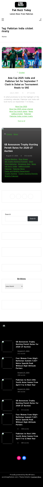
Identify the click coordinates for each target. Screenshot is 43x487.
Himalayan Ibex (24, 164)
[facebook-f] (17, 20)
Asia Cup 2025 (21, 107)
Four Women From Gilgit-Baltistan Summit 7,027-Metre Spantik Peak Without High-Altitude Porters (27, 363)
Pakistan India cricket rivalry (21, 116)
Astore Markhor (11, 159)
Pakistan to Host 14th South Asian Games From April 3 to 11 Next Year (27, 382)
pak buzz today (11, 166)
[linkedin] (23, 20)
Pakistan (27, 114)
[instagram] (20, 20)
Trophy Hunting (11, 174)
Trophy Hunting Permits (28, 174)
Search (8, 214)
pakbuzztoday (17, 114)
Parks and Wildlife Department (17, 171)
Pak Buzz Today (21, 10)
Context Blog (36, 477)
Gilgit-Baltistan (11, 164)
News (31, 111)
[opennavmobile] (40, 19)
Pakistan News (19, 169)
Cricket (22, 73)
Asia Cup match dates (18, 111)
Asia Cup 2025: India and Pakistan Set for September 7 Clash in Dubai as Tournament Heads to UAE (21, 83)
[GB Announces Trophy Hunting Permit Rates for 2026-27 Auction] (7, 348)
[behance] (25, 20)
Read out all (21, 121)
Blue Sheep (23, 159)
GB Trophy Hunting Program (16, 162)
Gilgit (31, 162)
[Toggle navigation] (3, 19)
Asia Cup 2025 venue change (21, 109)
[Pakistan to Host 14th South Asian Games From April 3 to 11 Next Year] (7, 386)
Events (9, 134)
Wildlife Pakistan (11, 176)
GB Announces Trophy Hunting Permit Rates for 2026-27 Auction (21, 147)
